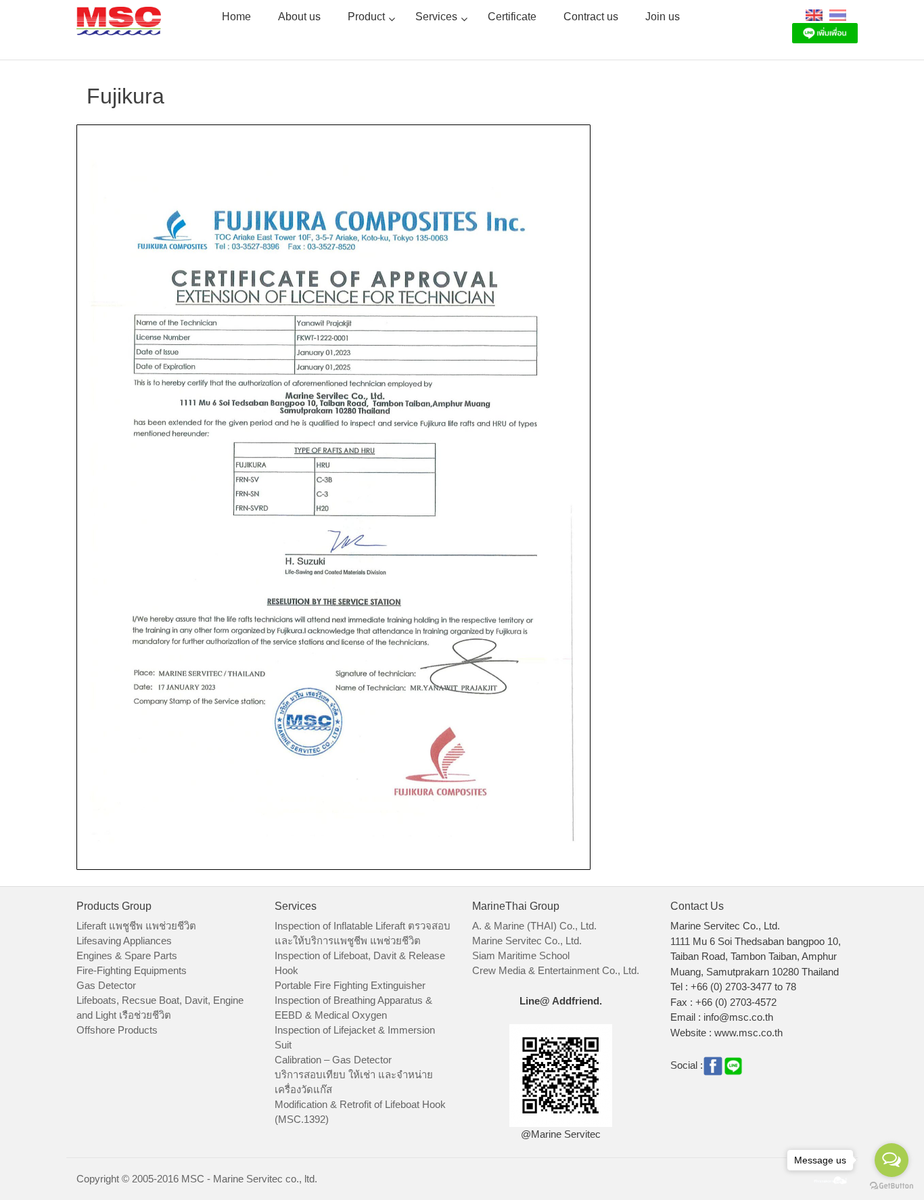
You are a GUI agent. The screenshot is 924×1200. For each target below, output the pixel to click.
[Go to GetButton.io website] (891, 1186)
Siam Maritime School (521, 955)
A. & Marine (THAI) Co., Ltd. (534, 925)
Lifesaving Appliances (124, 940)
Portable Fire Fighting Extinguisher (350, 985)
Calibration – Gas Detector (333, 1059)
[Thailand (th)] (837, 14)
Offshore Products (117, 1030)
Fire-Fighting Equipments (131, 970)
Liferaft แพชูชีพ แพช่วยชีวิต (136, 925)
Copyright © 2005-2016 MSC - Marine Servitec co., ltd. (196, 1178)
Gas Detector (106, 985)
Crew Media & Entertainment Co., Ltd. (555, 970)
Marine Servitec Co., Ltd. (527, 940)
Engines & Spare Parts (126, 955)
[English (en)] (814, 14)
